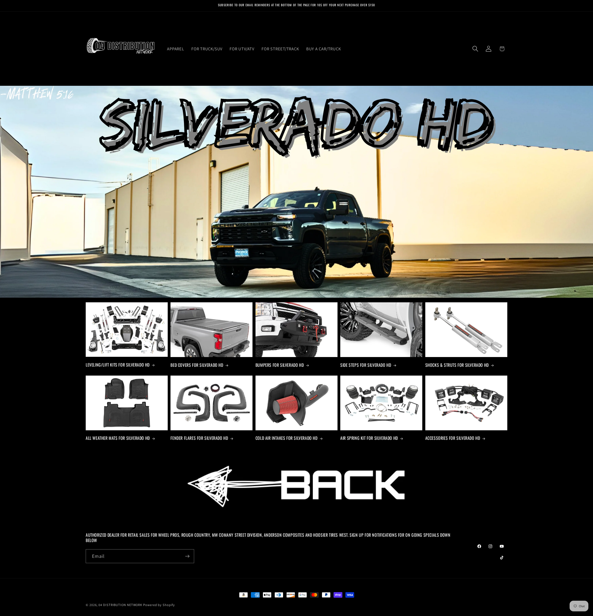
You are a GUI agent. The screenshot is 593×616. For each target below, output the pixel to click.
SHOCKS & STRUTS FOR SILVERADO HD (457, 365)
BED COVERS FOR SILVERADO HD (196, 365)
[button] (475, 48)
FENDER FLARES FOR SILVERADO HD (199, 438)
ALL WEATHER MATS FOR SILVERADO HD (118, 438)
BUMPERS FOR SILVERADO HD (279, 365)
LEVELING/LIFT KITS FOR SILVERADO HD (118, 364)
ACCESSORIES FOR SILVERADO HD (452, 438)
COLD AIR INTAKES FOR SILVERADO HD (286, 438)
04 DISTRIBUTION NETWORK (120, 605)
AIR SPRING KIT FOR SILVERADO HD (369, 438)
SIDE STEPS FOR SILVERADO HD (365, 365)
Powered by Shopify (159, 605)
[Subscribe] (187, 556)
